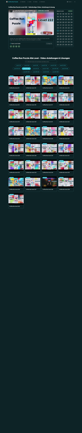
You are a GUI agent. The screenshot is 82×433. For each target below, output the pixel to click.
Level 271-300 (45, 68)
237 (63, 36)
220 (69, 27)
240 (71, 36)
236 (60, 36)
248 (58, 41)
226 (66, 30)
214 (69, 25)
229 (58, 33)
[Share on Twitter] (11, 46)
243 (63, 39)
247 (71, 39)
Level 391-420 (36, 71)
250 (63, 41)
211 (60, 25)
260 (71, 44)
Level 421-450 (46, 71)
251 (66, 41)
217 (60, 27)
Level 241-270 (36, 68)
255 (58, 44)
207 (66, 22)
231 (63, 33)
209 (71, 22)
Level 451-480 (55, 71)
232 (66, 33)
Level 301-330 (55, 68)
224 (63, 30)
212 (63, 25)
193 (60, 16)
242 (60, 39)
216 (58, 27)
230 (60, 33)
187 (60, 13)
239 (69, 36)
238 (66, 36)
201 (66, 19)
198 (58, 19)
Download (43, 1)
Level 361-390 (26, 71)
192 (58, 16)
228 (71, 30)
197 (71, 16)
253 (69, 41)
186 (58, 13)
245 (69, 39)
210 (58, 25)
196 (69, 16)
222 (58, 30)
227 (69, 30)
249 (60, 41)
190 (69, 13)
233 (69, 33)
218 (63, 27)
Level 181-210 (17, 68)
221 (71, 27)
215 (71, 25)
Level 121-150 (53, 65)
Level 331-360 (65, 68)
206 (63, 22)
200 (63, 19)
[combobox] (69, 2)
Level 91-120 (44, 65)
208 (69, 22)
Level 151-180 (63, 65)
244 (66, 39)
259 (69, 44)
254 (71, 41)
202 (69, 19)
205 (60, 22)
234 (71, 33)
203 (71, 19)
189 (66, 13)
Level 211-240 (26, 68)
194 (63, 16)
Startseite (23, 1)
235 (58, 36)
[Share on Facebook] (13, 46)
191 (71, 13)
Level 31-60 (26, 65)
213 (66, 25)
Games (36, 1)
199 (60, 19)
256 (60, 44)
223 (60, 30)
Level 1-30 (18, 65)
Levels (30, 1)
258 (66, 44)
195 (66, 16)
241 (58, 39)
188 (63, 13)
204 (58, 22)
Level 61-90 (35, 65)
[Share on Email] (19, 46)
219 (66, 27)
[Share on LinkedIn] (16, 46)
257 (63, 44)
